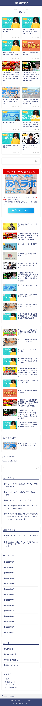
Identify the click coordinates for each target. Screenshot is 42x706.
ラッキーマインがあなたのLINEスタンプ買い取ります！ (22, 485)
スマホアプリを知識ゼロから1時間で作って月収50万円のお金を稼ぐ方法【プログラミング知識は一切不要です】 (22, 516)
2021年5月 (10, 611)
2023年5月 (10, 578)
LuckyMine (21, 3)
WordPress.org (11, 687)
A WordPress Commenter (27, 544)
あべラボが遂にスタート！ (15, 535)
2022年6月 (10, 589)
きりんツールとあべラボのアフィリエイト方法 (21, 493)
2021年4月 (10, 616)
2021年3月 (10, 622)
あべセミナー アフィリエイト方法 (18, 500)
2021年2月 (10, 627)
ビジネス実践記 (12, 660)
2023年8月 (10, 567)
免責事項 (28, 700)
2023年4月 (10, 584)
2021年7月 (10, 600)
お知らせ (9, 649)
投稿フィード (10, 682)
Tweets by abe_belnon (10, 461)
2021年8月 (10, 595)
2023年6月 (10, 573)
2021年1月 (10, 632)
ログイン (8, 679)
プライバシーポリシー (17, 700)
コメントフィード (12, 685)
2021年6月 (10, 605)
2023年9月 (10, 562)
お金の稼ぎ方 (11, 654)
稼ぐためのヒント (13, 665)
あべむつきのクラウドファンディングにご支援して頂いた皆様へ (21, 507)
